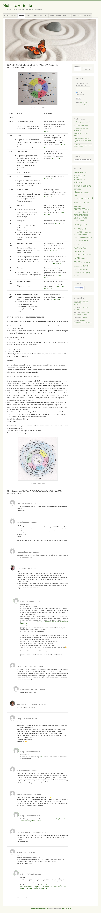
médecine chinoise (81, 234)
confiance (77, 203)
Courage (77, 206)
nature (85, 237)
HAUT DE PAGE (49, 131)
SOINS (80, 15)
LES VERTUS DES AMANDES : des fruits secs (81, 313)
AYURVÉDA (87, 15)
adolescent (77, 175)
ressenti (89, 255)
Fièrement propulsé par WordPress (39, 908)
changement (81, 192)
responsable (80, 254)
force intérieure (81, 215)
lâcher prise (79, 232)
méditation (78, 237)
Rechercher (77, 66)
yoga (88, 272)
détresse (77, 212)
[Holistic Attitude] (50, 40)
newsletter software (83, 106)
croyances (79, 208)
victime (84, 273)
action (85, 173)
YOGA (74, 15)
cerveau (77, 189)
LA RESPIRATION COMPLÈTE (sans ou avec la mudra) (81, 302)
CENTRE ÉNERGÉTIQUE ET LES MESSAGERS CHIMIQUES (83, 322)
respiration (79, 251)
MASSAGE (29, 15)
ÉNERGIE (21, 15)
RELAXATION (38, 15)
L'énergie (78, 224)
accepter (78, 172)
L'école (76, 218)
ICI (41, 757)
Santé (77, 258)
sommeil (84, 258)
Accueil (6, 15)
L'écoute (83, 217)
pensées (78, 240)
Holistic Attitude (17, 5)
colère (76, 195)
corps (85, 202)
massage (88, 232)
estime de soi (86, 212)
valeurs (77, 272)
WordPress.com (66, 908)
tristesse (84, 269)
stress (78, 262)
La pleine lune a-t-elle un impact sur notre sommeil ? (83, 146)
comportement (83, 198)
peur (85, 240)
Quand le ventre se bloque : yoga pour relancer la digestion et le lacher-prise (83, 140)
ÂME (69, 15)
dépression (88, 209)
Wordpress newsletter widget (81, 103)
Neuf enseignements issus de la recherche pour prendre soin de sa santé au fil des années (83, 123)
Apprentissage (79, 179)
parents (89, 237)
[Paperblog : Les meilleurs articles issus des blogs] (79, 289)
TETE (45, 15)
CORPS (52, 15)
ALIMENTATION (61, 15)
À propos (14, 15)
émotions (76, 275)
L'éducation (79, 220)
